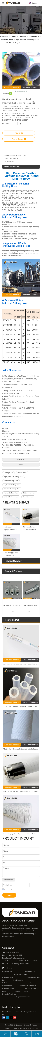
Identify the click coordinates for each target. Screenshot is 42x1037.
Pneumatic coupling (21, 991)
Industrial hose (7, 983)
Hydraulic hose (7, 977)
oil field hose (22, 473)
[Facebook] (3, 1017)
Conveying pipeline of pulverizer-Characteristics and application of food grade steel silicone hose (11, 554)
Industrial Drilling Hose (12, 489)
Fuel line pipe (18, 980)
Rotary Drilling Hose (11, 493)
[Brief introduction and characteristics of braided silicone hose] (30, 516)
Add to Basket (17, 139)
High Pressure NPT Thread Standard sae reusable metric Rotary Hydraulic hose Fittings (32, 605)
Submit (9, 895)
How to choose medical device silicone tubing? (21, 706)
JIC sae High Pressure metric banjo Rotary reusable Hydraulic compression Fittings (12, 605)
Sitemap (35, 1028)
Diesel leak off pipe (21, 974)
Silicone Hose (25, 972)
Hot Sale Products (9, 994)
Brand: (6, 158)
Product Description (11, 166)
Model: (6, 155)
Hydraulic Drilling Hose (12, 485)
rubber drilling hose (11, 481)
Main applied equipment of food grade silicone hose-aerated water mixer (11, 528)
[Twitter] (11, 1017)
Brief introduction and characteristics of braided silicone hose (30, 528)
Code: (6, 161)
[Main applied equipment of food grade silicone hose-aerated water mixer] (11, 516)
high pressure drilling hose (13, 477)
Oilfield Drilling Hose (11, 497)
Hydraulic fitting (8, 988)
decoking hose (28, 497)
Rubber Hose (7, 972)
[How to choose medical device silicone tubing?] (21, 686)
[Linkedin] (7, 1017)
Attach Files (8, 880)
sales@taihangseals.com (17, 439)
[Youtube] (14, 1017)
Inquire (17, 133)
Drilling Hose (8, 473)
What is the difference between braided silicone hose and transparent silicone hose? (21, 749)
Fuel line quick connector (27, 986)
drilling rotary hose (29, 493)
